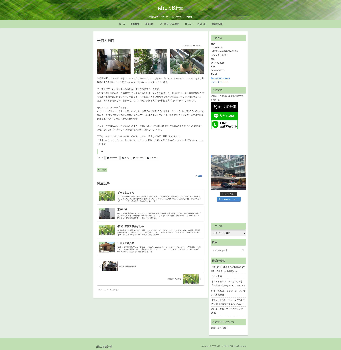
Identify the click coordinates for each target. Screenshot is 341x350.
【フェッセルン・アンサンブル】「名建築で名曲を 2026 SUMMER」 (228, 283)
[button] (243, 250)
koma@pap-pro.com (220, 78)
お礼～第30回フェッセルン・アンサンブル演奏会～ (228, 293)
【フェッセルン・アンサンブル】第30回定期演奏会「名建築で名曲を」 (228, 302)
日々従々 (103, 170)
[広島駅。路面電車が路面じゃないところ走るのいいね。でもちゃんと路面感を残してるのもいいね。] (228, 172)
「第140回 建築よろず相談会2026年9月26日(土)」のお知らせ (228, 269)
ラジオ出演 (216, 276)
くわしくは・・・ (219, 82)
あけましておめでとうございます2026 (227, 311)
